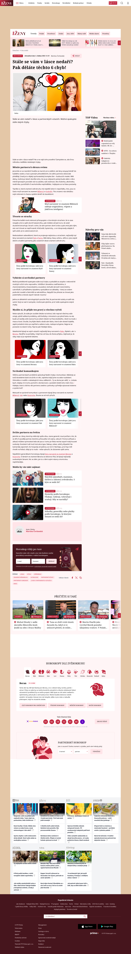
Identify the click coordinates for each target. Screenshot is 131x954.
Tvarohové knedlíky (109, 906)
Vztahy (39, 3)
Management (42, 925)
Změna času (64, 904)
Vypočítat (96, 751)
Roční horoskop (95, 705)
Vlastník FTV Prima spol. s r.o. (24, 944)
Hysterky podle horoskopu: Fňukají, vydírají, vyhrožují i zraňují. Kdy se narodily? (58, 497)
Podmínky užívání (21, 938)
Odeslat (51, 561)
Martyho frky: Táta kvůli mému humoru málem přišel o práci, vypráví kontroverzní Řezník (50, 866)
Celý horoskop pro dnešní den (33, 705)
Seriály (47, 3)
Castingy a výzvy (43, 931)
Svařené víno (42, 906)
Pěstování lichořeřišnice (80, 906)
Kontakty (41, 934)
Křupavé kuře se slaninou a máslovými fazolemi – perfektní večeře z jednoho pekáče (104, 828)
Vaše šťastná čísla (64, 717)
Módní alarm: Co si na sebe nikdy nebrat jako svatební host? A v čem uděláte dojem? (107, 44)
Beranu (15, 334)
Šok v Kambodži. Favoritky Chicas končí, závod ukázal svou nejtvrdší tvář (108, 265)
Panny (40, 238)
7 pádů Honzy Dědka (21, 906)
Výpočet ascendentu (95, 906)
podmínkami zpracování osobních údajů (45, 566)
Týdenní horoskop (57, 705)
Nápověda (41, 941)
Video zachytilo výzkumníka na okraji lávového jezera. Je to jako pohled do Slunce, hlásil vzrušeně (78, 838)
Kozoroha (31, 395)
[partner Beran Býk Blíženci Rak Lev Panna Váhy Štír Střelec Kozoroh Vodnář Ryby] (81, 751)
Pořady (89, 3)
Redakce (41, 944)
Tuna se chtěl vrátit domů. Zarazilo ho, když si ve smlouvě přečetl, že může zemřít (60, 626)
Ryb (34, 238)
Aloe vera (68, 906)
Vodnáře (49, 191)
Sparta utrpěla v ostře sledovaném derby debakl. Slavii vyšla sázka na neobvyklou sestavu (25, 838)
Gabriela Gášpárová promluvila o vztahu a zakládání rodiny (109, 161)
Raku (62, 331)
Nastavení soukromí (44, 947)
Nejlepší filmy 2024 (32, 904)
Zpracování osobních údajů (47, 938)
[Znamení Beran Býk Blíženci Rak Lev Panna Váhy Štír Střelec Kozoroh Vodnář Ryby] (38, 561)
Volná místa (18, 928)
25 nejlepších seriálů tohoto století (25, 863)
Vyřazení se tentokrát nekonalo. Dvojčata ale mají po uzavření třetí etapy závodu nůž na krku (108, 255)
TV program (55, 904)
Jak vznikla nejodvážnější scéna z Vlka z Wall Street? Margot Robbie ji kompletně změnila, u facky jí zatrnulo (25, 887)
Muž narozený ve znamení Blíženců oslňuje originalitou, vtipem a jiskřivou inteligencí (61, 206)
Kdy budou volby (85, 904)
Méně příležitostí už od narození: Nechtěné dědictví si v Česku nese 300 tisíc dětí (34, 44)
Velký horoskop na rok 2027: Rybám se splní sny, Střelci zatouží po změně (70, 43)
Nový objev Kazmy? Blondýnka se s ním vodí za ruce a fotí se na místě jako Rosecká (52, 886)
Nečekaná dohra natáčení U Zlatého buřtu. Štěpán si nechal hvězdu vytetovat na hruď (51, 838)
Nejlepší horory (45, 904)
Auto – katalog (110, 904)
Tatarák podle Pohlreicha (55, 906)
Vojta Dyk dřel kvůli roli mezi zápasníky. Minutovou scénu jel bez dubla (109, 236)
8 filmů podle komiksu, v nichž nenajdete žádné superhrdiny (23, 874)
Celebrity (31, 3)
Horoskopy (56, 3)
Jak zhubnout (20, 904)
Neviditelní (66, 3)
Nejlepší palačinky (59, 909)
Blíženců (41, 191)
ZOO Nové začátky (98, 904)
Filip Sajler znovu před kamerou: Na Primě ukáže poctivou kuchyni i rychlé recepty (108, 246)
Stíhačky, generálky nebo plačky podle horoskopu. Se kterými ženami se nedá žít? (59, 514)
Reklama (17, 931)
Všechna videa (109, 118)
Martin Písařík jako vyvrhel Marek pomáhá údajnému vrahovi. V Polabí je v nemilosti (93, 626)
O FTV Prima (19, 925)
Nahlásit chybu (19, 947)
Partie (71, 904)
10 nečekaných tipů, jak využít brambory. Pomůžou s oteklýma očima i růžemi (77, 876)
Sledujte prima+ (78, 3)
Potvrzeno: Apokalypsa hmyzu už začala (78, 817)
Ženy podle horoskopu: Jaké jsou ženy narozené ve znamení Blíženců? (62, 423)
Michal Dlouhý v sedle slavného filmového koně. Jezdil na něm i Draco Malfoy (27, 625)
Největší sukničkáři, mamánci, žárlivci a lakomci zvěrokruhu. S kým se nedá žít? (60, 479)
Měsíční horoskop (76, 705)
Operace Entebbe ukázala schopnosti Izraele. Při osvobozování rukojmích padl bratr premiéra (78, 829)
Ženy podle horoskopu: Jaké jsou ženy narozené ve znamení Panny (62, 268)
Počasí (76, 904)
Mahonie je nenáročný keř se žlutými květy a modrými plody (77, 864)
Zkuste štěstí (102, 721)
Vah (21, 395)
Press (40, 928)
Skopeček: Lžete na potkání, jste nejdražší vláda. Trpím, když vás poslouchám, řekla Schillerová (24, 818)
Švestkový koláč (72, 909)
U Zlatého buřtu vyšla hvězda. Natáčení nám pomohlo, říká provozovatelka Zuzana (50, 828)
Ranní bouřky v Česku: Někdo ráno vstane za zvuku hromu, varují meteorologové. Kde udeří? (25, 828)
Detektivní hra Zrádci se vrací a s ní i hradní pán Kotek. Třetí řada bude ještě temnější (52, 818)
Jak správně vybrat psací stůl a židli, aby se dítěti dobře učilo (77, 884)
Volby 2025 (32, 906)
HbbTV (17, 934)
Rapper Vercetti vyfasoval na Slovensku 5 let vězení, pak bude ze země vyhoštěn (52, 876)
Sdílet (77, 56)
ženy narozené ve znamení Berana (58, 454)
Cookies (17, 941)
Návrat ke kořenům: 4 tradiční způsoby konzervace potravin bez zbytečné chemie (105, 838)
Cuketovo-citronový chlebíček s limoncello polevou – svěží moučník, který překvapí (104, 818)
